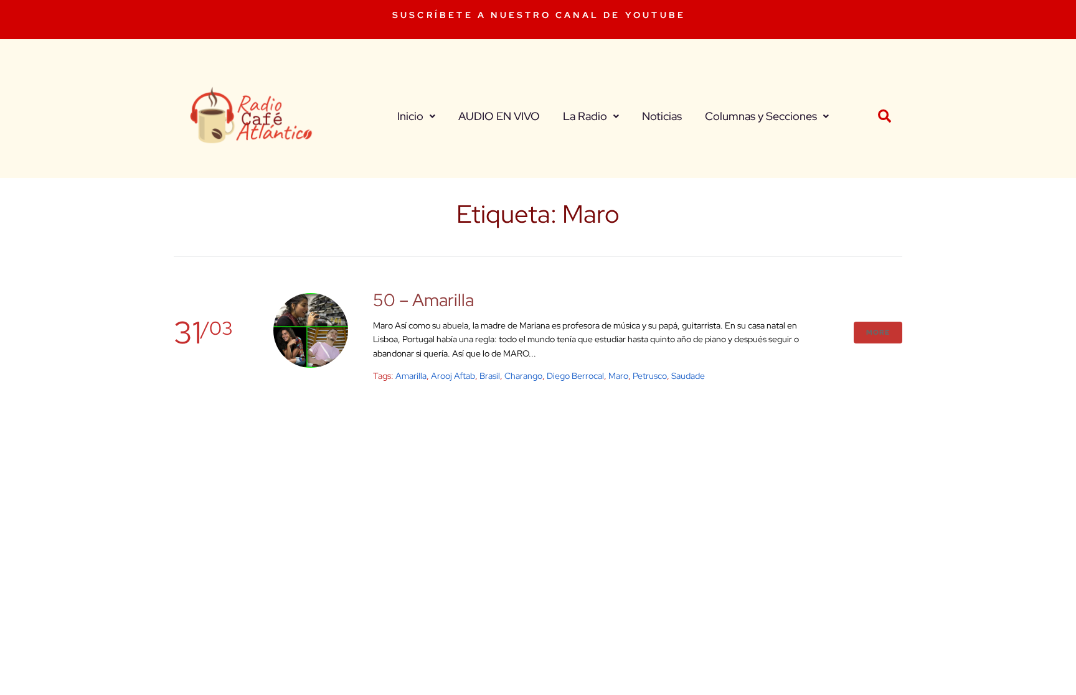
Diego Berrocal (575, 375)
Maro (618, 375)
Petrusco (650, 375)
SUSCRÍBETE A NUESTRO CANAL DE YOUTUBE (539, 15)
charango (523, 375)
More (878, 332)
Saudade (688, 375)
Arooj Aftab (453, 375)
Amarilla (411, 375)
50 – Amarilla (423, 300)
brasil (489, 375)
